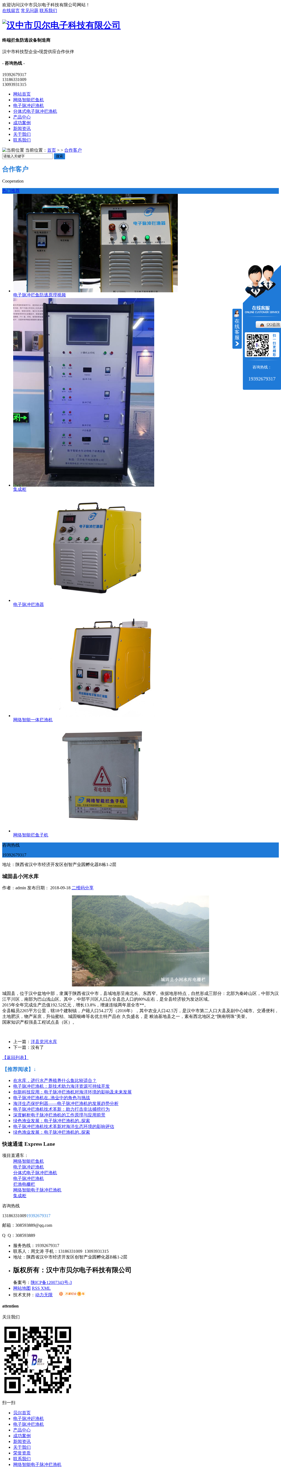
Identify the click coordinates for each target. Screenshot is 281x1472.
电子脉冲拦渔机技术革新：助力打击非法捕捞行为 (61, 1109)
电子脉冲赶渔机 (28, 105)
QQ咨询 (273, 324)
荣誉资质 (22, 1453)
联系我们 (48, 10)
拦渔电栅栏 (24, 1184)
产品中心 (22, 117)
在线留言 (11, 10)
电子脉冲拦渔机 (28, 1178)
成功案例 (22, 122)
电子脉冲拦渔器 (28, 604)
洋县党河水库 (44, 1041)
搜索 (59, 156)
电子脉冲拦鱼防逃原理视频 (39, 295)
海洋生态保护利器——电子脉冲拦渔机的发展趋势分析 (66, 1103)
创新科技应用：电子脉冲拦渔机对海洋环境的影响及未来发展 (72, 1092)
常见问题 (29, 10)
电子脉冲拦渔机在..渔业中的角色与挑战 (51, 1097)
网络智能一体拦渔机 (33, 719)
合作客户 (73, 150)
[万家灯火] (71, 1294)
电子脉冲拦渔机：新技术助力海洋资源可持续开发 (61, 1086)
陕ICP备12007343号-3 (51, 1282)
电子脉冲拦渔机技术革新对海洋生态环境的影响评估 (63, 1126)
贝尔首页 (22, 1412)
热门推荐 (11, 190)
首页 (51, 150)
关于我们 (22, 134)
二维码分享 (83, 887)
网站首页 (22, 94)
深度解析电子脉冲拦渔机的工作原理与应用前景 (59, 1115)
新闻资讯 (22, 128)
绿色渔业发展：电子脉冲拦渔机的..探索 (51, 1120)
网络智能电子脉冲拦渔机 (37, 1190)
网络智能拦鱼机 (28, 99)
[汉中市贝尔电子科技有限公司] (61, 25)
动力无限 (44, 1294)
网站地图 (22, 1288)
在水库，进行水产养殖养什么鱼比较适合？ (55, 1080)
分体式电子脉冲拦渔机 (35, 111)
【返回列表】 (15, 1057)
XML (46, 1288)
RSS (36, 1288)
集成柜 (19, 489)
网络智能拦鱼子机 (30, 835)
